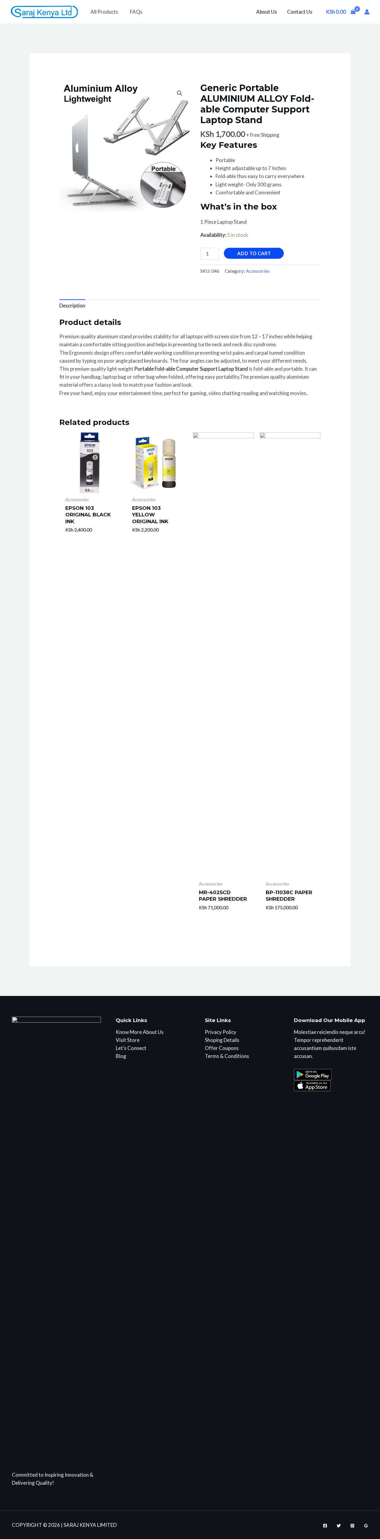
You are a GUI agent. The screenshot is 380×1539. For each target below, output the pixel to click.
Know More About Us (140, 1032)
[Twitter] (339, 1526)
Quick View (89, 487)
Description (72, 305)
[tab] (72, 305)
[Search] (209, 12)
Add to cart (254, 253)
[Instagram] (352, 1526)
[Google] (366, 1526)
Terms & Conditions (227, 1056)
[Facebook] (325, 1526)
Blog (121, 1056)
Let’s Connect (131, 1048)
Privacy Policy (220, 1032)
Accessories (258, 271)
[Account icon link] (367, 12)
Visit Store (128, 1040)
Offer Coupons (222, 1048)
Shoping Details (222, 1040)
